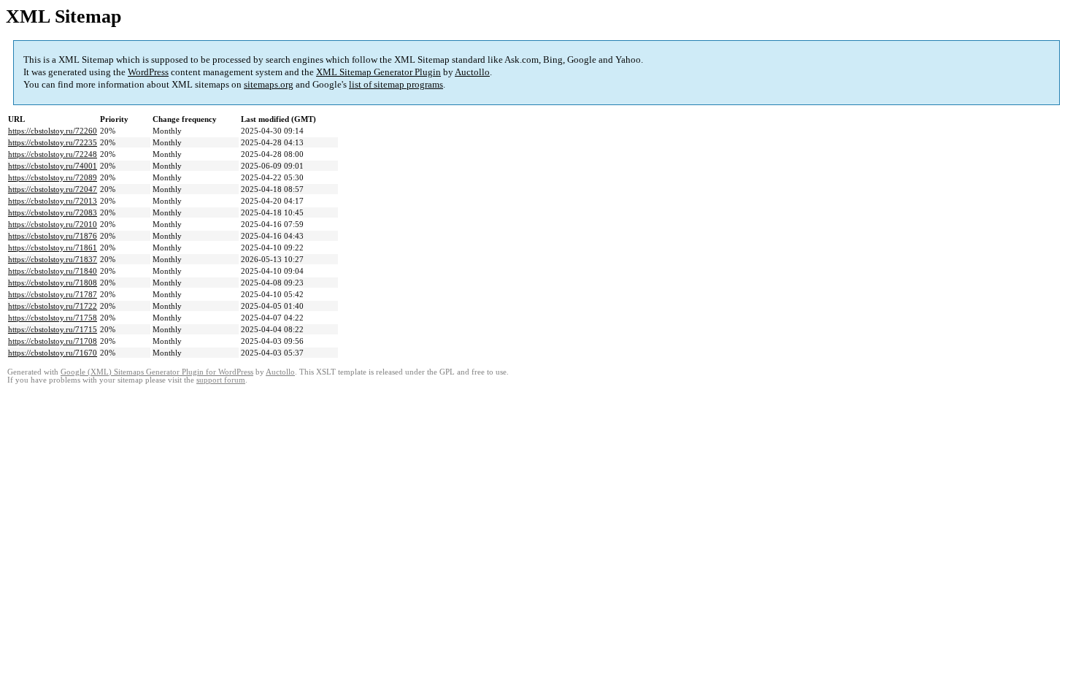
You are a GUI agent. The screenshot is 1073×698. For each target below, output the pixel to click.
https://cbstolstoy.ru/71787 (52, 294)
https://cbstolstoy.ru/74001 (52, 165)
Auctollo (472, 71)
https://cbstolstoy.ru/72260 (52, 130)
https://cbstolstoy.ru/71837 (52, 259)
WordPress (148, 71)
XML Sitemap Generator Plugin (378, 71)
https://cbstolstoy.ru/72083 (52, 212)
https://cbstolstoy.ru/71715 (52, 329)
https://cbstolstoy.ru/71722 (52, 306)
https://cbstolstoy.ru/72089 (52, 177)
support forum (220, 380)
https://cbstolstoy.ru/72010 (52, 224)
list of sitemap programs (396, 84)
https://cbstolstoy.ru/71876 (52, 235)
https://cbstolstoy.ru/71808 (52, 282)
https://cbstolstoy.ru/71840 (52, 270)
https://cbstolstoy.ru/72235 (52, 142)
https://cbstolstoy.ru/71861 (52, 247)
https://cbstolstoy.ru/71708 (52, 341)
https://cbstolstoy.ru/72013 (52, 200)
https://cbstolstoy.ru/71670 (52, 352)
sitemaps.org (268, 84)
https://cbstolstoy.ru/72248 (52, 154)
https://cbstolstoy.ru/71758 (52, 317)
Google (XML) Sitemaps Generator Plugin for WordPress (157, 372)
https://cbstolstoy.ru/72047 (52, 189)
